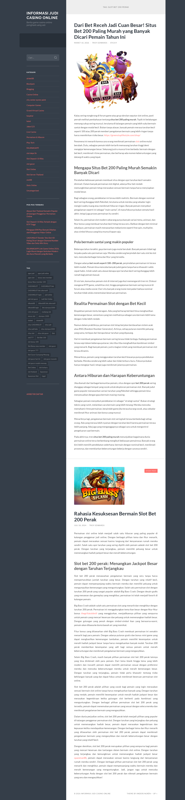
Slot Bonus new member (36, 346)
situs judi (48, 325)
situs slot (31, 333)
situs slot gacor (43, 333)
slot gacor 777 (33, 350)
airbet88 (30, 78)
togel (44, 376)
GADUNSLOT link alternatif (38, 290)
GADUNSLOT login (35, 295)
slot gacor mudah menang (37, 363)
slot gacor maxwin (50, 359)
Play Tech (30, 142)
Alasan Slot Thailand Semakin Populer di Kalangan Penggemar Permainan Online (42, 213)
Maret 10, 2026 (81, 43)
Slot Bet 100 (41, 338)
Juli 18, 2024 (80, 525)
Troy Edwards (99, 43)
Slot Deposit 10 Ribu (35, 158)
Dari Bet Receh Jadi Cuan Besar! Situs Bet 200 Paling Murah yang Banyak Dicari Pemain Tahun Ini (115, 31)
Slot (53, 333)
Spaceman (44, 372)
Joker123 (31, 126)
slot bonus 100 (33, 342)
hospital (30, 116)
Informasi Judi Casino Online (42, 15)
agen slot (31, 278)
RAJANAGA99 (33, 148)
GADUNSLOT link (47, 286)
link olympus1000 (48, 308)
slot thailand (32, 372)
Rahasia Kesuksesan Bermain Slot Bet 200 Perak (115, 516)
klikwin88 (31, 303)
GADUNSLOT (33, 286)
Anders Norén (144, 794)
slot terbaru (43, 368)
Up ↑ (155, 794)
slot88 (29, 180)
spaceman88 (80, 757)
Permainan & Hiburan (35, 137)
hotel (29, 121)
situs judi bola (33, 329)
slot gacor (31, 164)
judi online (48, 295)
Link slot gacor (33, 312)
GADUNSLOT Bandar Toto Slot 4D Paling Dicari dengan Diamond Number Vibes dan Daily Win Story (42, 240)
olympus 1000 (44, 316)
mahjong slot (46, 312)
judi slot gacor (33, 299)
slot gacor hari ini (34, 359)
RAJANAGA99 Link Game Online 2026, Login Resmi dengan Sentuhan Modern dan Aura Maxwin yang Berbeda (43, 251)
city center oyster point (36, 100)
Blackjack (31, 84)
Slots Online (32, 185)
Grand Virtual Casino (35, 110)
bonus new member (45, 278)
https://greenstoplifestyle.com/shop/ (122, 135)
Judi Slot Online (46, 299)
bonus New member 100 (37, 282)
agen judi (31, 273)
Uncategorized (33, 190)
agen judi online (43, 273)
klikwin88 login (33, 308)
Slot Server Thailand (35, 174)
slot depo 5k (32, 153)
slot (137, 141)
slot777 (31, 338)
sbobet (30, 320)
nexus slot (31, 316)
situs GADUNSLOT (35, 325)
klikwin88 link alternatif (46, 303)
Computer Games (34, 105)
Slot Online (31, 169)
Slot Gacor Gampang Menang (38, 355)
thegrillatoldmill (89, 613)
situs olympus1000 (48, 329)
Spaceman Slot (33, 376)
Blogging (30, 89)
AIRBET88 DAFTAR (35, 394)
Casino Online (32, 94)
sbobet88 (39, 320)
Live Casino (31, 132)
